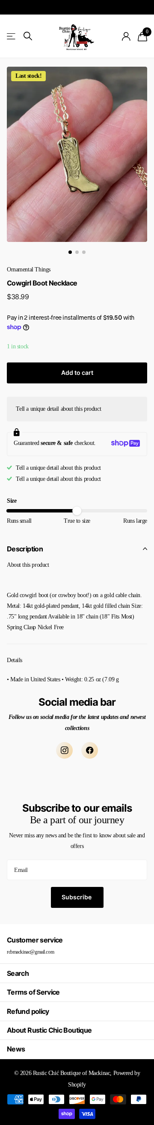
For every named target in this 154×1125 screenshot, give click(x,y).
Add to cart (77, 372)
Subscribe (77, 897)
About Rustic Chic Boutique (49, 1030)
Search (18, 973)
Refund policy (28, 1011)
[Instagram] (64, 750)
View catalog (12, 36)
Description (25, 549)
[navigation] (70, 252)
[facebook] (89, 750)
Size (11, 501)
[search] (28, 36)
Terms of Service (33, 992)
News (16, 1049)
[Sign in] (126, 36)
